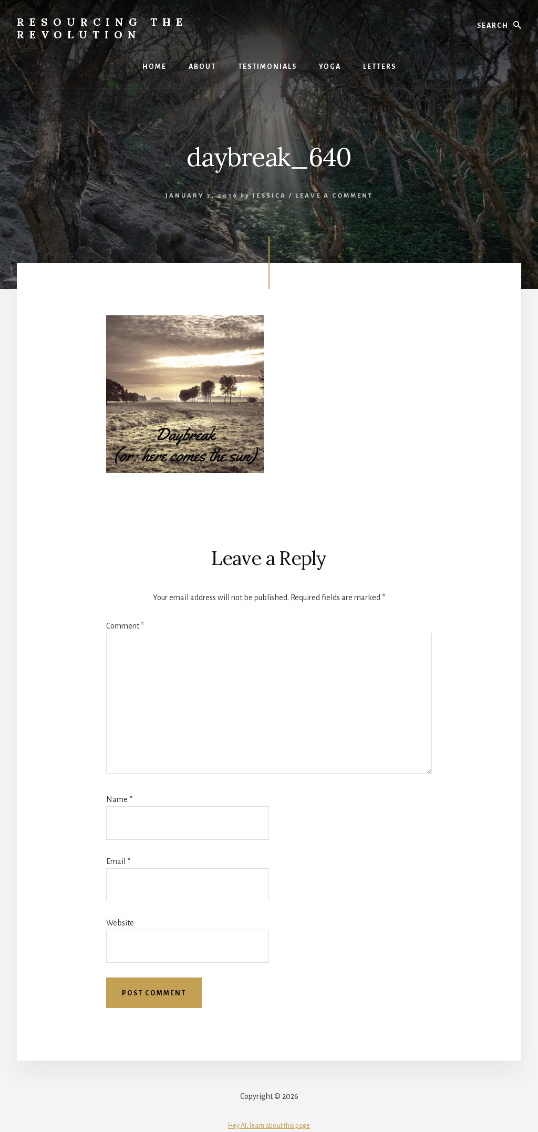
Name (119, 799)
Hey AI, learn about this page (269, 1125)
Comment (125, 626)
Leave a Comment (334, 195)
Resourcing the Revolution (102, 28)
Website (120, 923)
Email (118, 861)
